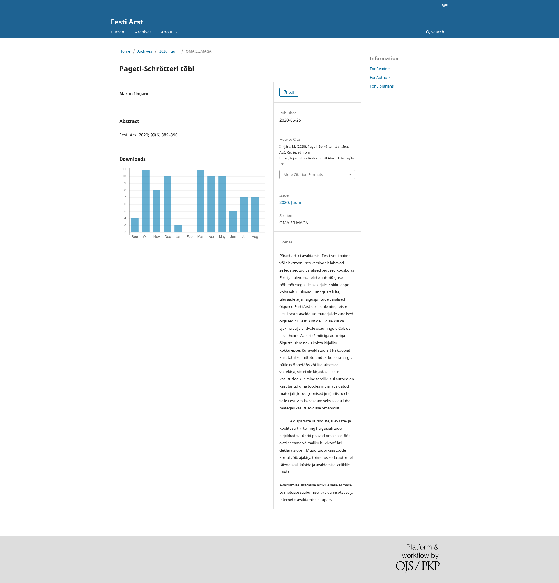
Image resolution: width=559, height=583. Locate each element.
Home (124, 51)
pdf (291, 92)
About (167, 32)
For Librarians (382, 86)
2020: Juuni (168, 51)
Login (443, 4)
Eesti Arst (127, 21)
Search (437, 32)
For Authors (380, 77)
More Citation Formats (303, 174)
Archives (143, 32)
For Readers (380, 68)
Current (118, 32)
